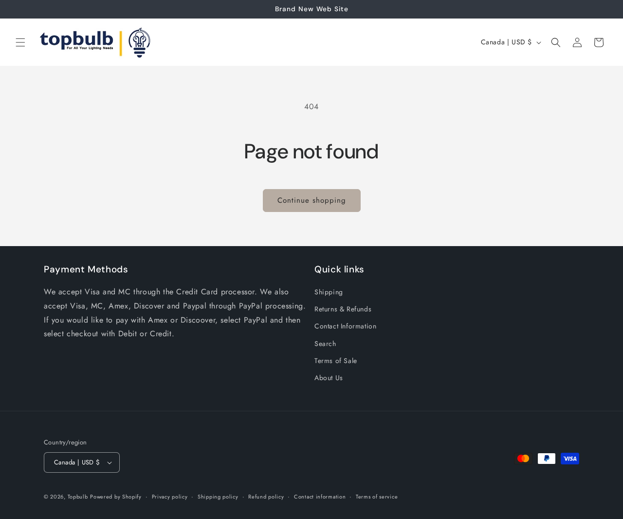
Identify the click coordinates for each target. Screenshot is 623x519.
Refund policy (266, 496)
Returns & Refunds (342, 309)
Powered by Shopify (116, 496)
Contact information (320, 496)
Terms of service (377, 496)
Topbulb (78, 496)
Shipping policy (218, 496)
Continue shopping (311, 200)
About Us (328, 378)
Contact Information (345, 326)
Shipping (328, 292)
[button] (20, 42)
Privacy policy (170, 496)
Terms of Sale (335, 360)
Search (325, 343)
